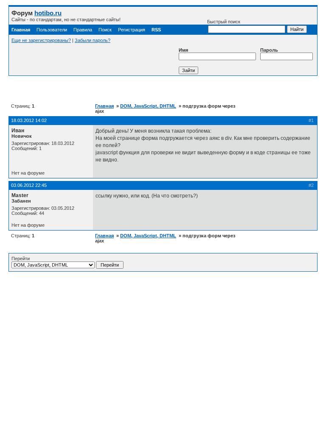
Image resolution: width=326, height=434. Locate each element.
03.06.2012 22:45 (29, 185)
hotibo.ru (48, 13)
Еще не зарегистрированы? (41, 40)
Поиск (105, 29)
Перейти (20, 258)
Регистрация (131, 29)
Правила (82, 29)
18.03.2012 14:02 (29, 120)
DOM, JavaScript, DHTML (148, 105)
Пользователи (52, 29)
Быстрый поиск (223, 21)
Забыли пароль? (92, 40)
